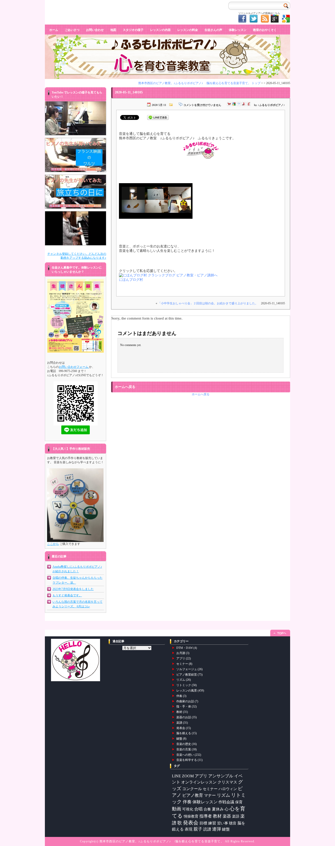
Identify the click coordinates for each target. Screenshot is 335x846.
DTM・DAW (184, 648)
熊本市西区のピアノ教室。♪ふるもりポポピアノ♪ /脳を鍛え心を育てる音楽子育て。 (162, 841)
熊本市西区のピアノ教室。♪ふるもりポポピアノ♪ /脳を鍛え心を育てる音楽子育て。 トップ (199, 83)
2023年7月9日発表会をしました (73, 589)
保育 (239, 802)
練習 (212, 823)
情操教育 (191, 816)
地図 (113, 30)
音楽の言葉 (183, 749)
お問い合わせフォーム (74, 367)
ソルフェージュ (186, 669)
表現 (189, 829)
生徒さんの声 (213, 30)
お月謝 (180, 653)
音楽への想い (185, 754)
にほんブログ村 (131, 280)
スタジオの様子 (133, 30)
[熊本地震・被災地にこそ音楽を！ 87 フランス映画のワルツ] (75, 155)
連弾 (216, 829)
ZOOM (188, 776)
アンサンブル (220, 776)
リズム (180, 679)
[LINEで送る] (158, 117)
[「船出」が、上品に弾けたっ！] (75, 228)
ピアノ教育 (192, 795)
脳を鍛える (183, 733)
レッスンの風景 (186, 690)
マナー (210, 795)
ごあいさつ (72, 30)
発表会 (180, 728)
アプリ (180, 658)
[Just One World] (75, 118)
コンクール (192, 789)
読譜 (207, 829)
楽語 (235, 816)
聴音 (232, 823)
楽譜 (179, 722)
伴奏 (179, 696)
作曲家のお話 (185, 701)
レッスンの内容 (160, 30)
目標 (203, 823)
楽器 (227, 816)
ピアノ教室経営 (186, 674)
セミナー (182, 664)
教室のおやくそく (265, 30)
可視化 (187, 809)
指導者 (205, 816)
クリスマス (227, 782)
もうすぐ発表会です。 (67, 595)
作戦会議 (226, 802)
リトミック (183, 685)
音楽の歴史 (183, 744)
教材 (179, 712)
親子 (197, 829)
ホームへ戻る (200, 394)
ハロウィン (228, 789)
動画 (176, 808)
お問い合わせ (95, 30)
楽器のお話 (183, 717)
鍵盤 (179, 738)
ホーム (53, 30)
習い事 (222, 823)
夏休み (218, 809)
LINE (176, 776)
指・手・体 (183, 706)
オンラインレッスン (199, 782)
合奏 (207, 809)
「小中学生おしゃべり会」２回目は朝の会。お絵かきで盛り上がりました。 (208, 303)
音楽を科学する (186, 760)
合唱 (198, 809)
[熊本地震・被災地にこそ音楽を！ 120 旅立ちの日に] (75, 192)
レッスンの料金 (187, 30)
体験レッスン (237, 30)
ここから (53, 544)
